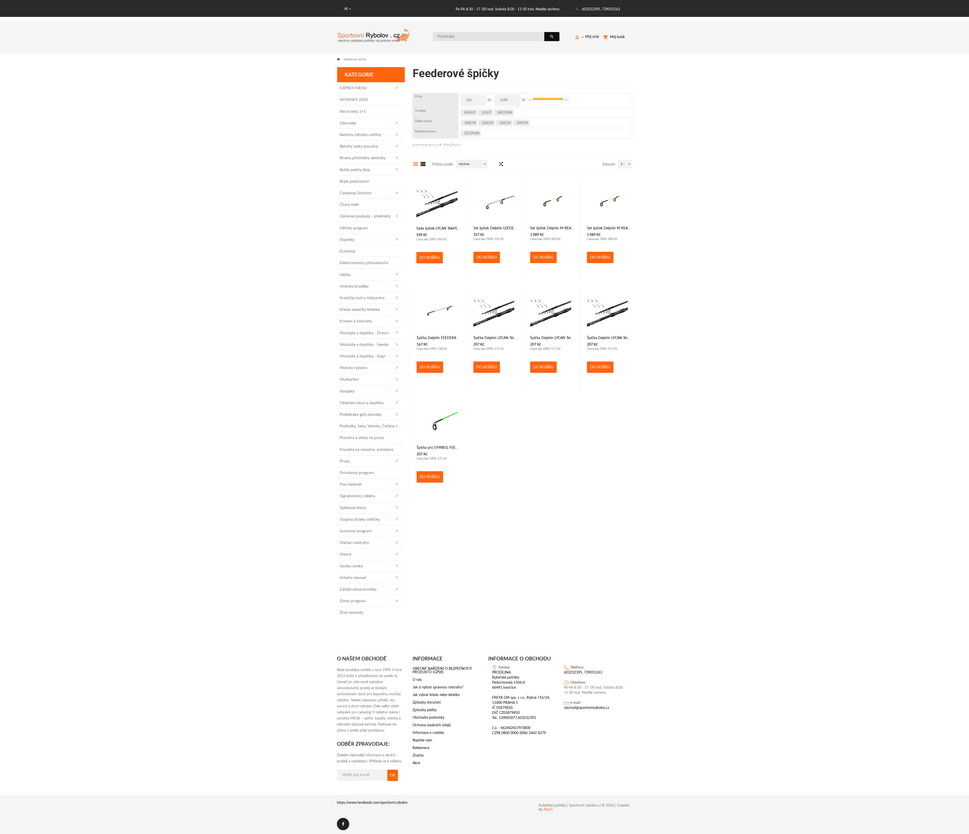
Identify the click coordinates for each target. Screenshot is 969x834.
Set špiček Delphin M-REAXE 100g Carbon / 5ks (567, 228)
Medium (504, 113)
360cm (505, 123)
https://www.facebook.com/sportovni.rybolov (372, 802)
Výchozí (464, 163)
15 (622, 163)
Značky (418, 755)
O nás (417, 680)
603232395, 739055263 (601, 9)
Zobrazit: (609, 164)
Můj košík (617, 37)
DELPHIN (471, 133)
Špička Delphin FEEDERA (436, 338)
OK (392, 775)
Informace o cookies (428, 733)
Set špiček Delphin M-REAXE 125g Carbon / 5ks (624, 228)
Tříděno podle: (443, 164)
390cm (522, 123)
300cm (470, 123)
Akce (416, 763)
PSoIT (548, 810)
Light (486, 113)
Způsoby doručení (427, 702)
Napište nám (422, 740)
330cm (487, 123)
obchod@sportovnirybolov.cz (586, 708)
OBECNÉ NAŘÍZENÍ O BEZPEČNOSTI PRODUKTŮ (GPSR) (442, 670)
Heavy (470, 113)
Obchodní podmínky (428, 717)
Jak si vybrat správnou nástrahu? (438, 687)
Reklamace (421, 748)
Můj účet (592, 37)
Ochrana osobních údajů (432, 725)
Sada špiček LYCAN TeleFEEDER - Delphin (449, 228)
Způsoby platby (425, 710)
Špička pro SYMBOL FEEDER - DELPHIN (449, 448)
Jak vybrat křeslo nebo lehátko (436, 695)
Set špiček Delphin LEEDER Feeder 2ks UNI (507, 228)
